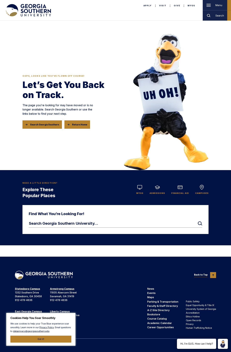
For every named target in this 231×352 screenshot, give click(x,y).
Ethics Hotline (193, 316)
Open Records (193, 320)
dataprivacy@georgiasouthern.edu (31, 331)
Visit (162, 5)
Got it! (41, 339)
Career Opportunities (160, 327)
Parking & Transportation (162, 301)
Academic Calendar (159, 323)
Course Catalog (157, 318)
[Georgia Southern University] (28, 10)
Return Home (79, 124)
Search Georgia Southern (44, 124)
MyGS (191, 5)
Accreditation (193, 312)
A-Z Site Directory (158, 310)
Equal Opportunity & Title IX (200, 305)
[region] (40, 329)
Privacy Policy (46, 327)
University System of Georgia (201, 309)
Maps (150, 297)
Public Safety (193, 301)
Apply (147, 5)
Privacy (190, 324)
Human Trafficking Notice (199, 328)
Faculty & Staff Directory (162, 305)
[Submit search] (200, 223)
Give (177, 5)
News (150, 288)
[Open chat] (223, 344)
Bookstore (153, 314)
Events (151, 293)
